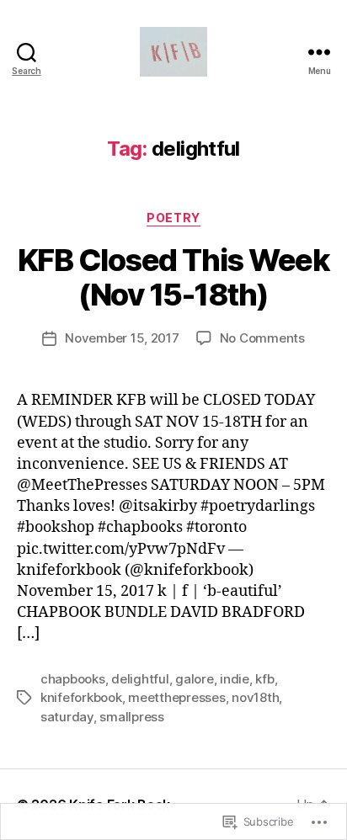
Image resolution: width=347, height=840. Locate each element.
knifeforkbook (81, 697)
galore (194, 679)
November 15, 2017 (122, 338)
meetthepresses (176, 697)
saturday (66, 717)
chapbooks (72, 679)
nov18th (255, 697)
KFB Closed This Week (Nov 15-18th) (173, 277)
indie (234, 679)
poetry (173, 217)
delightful (139, 679)
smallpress (131, 717)
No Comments (262, 338)
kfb (264, 679)
